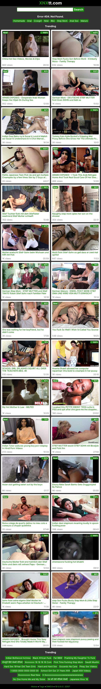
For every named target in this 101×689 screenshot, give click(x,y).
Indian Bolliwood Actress (18, 658)
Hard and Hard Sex (47, 666)
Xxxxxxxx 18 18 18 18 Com (38, 662)
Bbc (53, 21)
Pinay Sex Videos (88, 666)
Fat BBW (58, 658)
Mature (84, 21)
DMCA (49, 686)
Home (34, 686)
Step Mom (62, 21)
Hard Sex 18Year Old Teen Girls (20, 666)
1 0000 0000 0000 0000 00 (25, 670)
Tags (41, 686)
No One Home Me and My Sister (29, 679)
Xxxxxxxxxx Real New (29, 675)
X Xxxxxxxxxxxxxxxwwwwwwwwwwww (62, 675)
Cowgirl (38, 21)
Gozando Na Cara (68, 666)
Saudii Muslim (92, 662)
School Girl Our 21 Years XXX (55, 670)
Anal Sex (74, 21)
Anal (29, 21)
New (46, 21)
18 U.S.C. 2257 (62, 686)
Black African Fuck (42, 658)
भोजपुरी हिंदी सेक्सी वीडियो (12, 662)
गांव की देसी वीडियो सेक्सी (58, 679)
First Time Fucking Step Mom (68, 662)
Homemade (19, 21)
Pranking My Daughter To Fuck (79, 658)
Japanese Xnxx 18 (79, 679)
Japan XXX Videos (81, 670)
